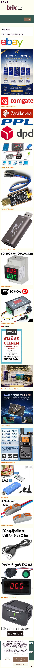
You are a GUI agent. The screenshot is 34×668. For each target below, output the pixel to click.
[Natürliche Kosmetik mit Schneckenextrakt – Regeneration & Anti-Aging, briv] (12, 46)
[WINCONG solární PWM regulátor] (17, 165)
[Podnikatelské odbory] (11, 363)
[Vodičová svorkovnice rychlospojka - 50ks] (17, 523)
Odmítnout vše (20, 664)
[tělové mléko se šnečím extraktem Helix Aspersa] (17, 95)
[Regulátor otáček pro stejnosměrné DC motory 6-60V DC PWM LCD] (17, 321)
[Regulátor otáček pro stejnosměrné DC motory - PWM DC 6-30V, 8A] (17, 595)
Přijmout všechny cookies (20, 659)
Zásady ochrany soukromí (21, 654)
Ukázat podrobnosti (7, 658)
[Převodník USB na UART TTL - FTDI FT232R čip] (17, 207)
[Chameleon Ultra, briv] (17, 424)
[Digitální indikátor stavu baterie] (17, 636)
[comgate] (17, 104)
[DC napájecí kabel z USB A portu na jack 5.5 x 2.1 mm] (17, 560)
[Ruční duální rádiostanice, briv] (17, 460)
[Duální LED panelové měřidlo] (17, 284)
